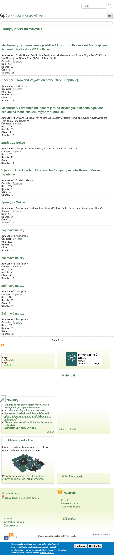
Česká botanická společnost (24, 15)
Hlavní (10, 493)
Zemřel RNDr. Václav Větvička (20, 428)
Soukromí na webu (70, 507)
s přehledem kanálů (21, 498)
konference (37, 479)
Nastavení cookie (69, 503)
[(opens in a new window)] (102, 534)
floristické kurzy (18, 479)
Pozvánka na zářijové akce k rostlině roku (26, 410)
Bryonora (17, 61)
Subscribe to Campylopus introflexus (2, 345)
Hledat (64, 500)
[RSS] (11, 535)
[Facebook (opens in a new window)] (6, 538)
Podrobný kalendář (67, 429)
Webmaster (10, 525)
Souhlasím (80, 546)
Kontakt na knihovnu (14, 522)
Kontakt (8, 518)
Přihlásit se (70, 518)
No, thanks (95, 546)
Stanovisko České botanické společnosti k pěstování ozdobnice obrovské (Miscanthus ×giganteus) (27, 416)
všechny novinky (26, 476)
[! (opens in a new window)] (16, 538)
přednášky (40, 476)
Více (52, 431)
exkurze (6, 479)
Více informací (47, 552)
